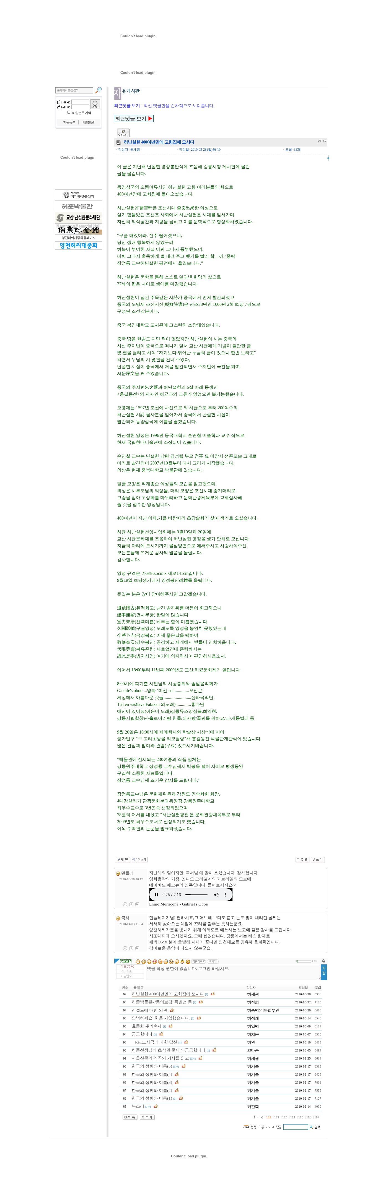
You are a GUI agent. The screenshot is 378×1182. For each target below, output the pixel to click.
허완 (251, 1042)
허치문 (253, 1034)
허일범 (253, 1026)
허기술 (253, 1066)
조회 (318, 988)
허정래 (253, 1018)
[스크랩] (324, 141)
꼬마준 (253, 1050)
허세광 (253, 994)
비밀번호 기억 (81, 113)
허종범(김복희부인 (263, 1010)
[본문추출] (319, 141)
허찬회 (253, 1002)
